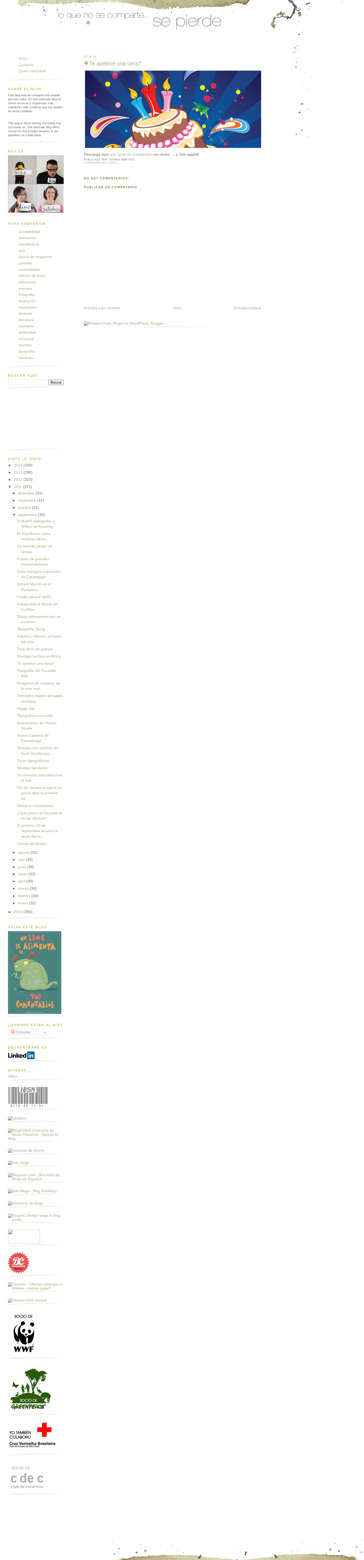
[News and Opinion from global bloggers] (24, 1242)
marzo (24, 888)
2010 (18, 912)
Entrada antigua (247, 308)
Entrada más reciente (102, 308)
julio (22, 860)
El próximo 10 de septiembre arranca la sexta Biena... (37, 831)
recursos (26, 339)
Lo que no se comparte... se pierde (49, 46)
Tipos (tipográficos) (33, 761)
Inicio (177, 308)
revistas (25, 345)
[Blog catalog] (18, 1272)
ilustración (27, 301)
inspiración (28, 307)
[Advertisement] (34, 421)
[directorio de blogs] (25, 1203)
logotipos (26, 326)
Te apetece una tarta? (115, 63)
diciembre (27, 493)
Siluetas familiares (32, 768)
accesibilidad (29, 232)
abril (22, 881)
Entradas (22, 1032)
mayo (23, 874)
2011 (18, 487)
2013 (18, 472)
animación (27, 238)
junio (22, 867)
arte (22, 251)
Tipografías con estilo (35, 716)
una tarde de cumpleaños (131, 154)
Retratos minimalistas (35, 806)
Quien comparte (32, 71)
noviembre (27, 500)
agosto (24, 852)
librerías (25, 314)
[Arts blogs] (18, 1163)
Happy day (26, 709)
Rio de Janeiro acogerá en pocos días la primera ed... (39, 793)
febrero (24, 896)
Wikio (12, 1076)
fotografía (27, 295)
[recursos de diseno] (26, 1150)
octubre (25, 508)
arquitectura (29, 244)
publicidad (27, 332)
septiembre (28, 515)
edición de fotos (32, 276)
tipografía (27, 351)
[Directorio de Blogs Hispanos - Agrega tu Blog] (36, 1138)
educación (27, 282)
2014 (18, 465)
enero (23, 903)
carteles (25, 263)
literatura (26, 320)
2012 (18, 480)
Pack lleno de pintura (34, 649)
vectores (109, 163)
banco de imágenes (35, 257)
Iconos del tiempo (32, 844)
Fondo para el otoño (34, 597)
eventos (25, 289)
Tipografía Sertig (31, 629)
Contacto (26, 65)
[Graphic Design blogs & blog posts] (36, 1220)
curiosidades (29, 270)
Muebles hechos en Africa (38, 656)
